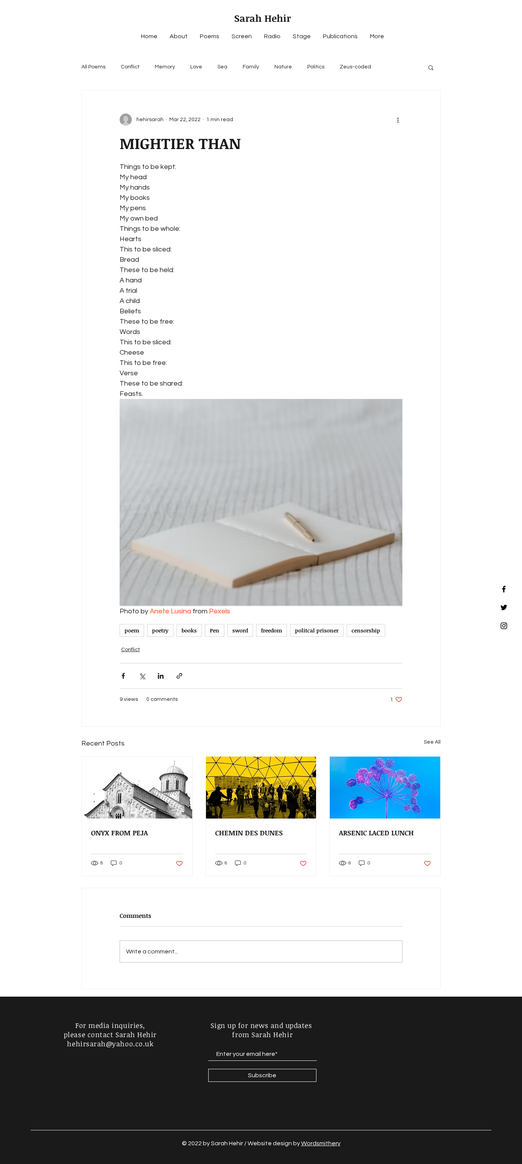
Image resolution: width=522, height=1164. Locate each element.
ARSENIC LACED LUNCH (376, 832)
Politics (315, 67)
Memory (165, 67)
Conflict (130, 67)
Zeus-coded (355, 67)
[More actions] (397, 119)
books (189, 630)
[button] (430, 67)
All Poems (93, 67)
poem (132, 630)
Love (196, 67)
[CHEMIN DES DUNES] (261, 788)
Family (251, 67)
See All (432, 742)
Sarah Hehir (262, 17)
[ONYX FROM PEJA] (137, 788)
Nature (283, 67)
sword (240, 630)
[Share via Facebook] (123, 675)
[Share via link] (179, 675)
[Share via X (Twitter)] (142, 675)
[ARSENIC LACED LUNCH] (385, 788)
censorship (366, 630)
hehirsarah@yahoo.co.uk (110, 1043)
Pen (214, 630)
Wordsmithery (320, 1143)
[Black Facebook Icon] (503, 589)
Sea (222, 67)
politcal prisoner (317, 630)
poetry (160, 630)
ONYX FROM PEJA (119, 832)
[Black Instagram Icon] (503, 625)
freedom (271, 630)
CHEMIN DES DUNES (249, 832)
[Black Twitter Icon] (503, 607)
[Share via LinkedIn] (160, 675)
